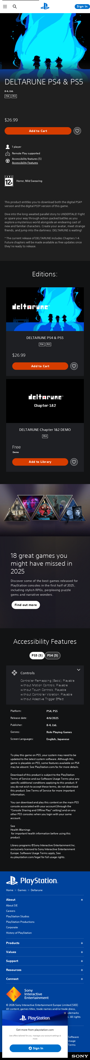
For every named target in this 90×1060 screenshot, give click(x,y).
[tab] (37, 655)
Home (9, 890)
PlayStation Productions (20, 922)
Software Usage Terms (73, 1041)
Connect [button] (12, 979)
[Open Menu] (5, 6)
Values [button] (11, 952)
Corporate (12, 927)
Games (22, 890)
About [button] (10, 900)
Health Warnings (20, 830)
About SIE (11, 905)
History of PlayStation (19, 933)
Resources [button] (13, 970)
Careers (10, 911)
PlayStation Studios (17, 916)
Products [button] (12, 943)
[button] (25, 163)
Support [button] (12, 961)
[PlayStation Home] (45, 6)
